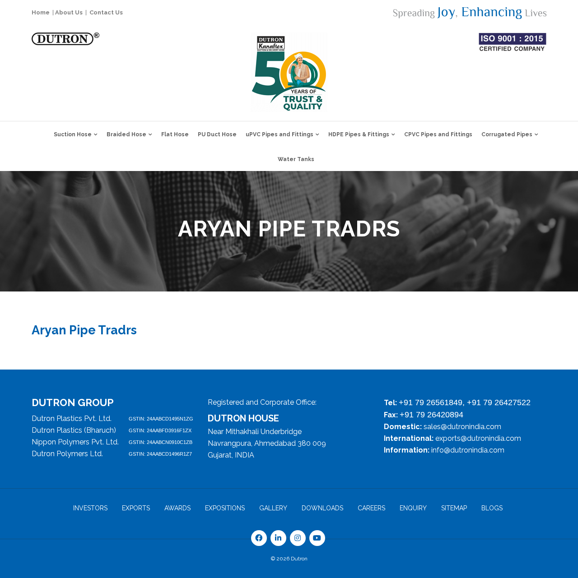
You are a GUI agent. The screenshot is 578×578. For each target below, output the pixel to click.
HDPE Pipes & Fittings (358, 134)
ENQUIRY (413, 508)
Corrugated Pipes (506, 134)
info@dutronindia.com (467, 450)
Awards (177, 508)
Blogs (492, 508)
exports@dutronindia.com (478, 438)
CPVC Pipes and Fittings (438, 134)
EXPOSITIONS (225, 508)
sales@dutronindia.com (462, 426)
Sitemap (454, 508)
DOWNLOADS (322, 508)
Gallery (273, 508)
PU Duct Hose (217, 134)
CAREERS (371, 508)
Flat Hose (175, 134)
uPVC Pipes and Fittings (279, 134)
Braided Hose (126, 134)
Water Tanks (296, 159)
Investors (90, 508)
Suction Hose (73, 134)
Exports (136, 508)
